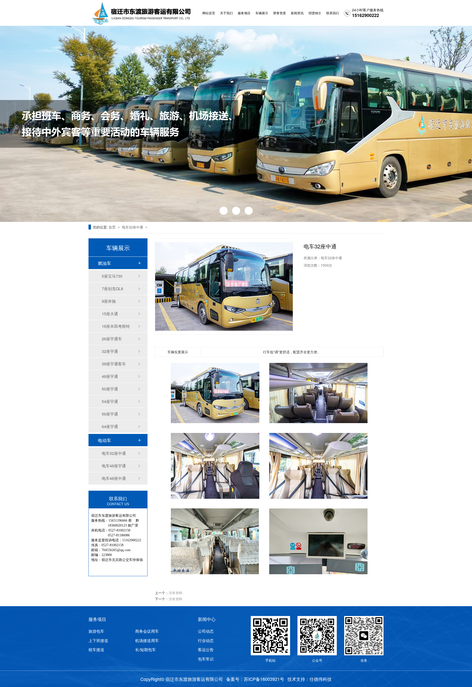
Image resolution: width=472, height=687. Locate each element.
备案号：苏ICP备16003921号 (255, 679)
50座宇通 (110, 389)
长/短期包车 (145, 649)
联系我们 (332, 13)
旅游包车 (96, 631)
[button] (224, 211)
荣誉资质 (279, 13)
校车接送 (96, 649)
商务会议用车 (147, 631)
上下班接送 (98, 640)
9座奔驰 (109, 301)
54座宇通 (110, 401)
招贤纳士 (315, 13)
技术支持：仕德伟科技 (309, 679)
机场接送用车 (147, 640)
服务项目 (244, 13)
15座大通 (110, 313)
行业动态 (206, 640)
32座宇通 (110, 351)
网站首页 (208, 13)
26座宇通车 (112, 339)
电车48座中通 (114, 478)
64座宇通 (110, 426)
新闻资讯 (297, 13)
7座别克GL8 (112, 288)
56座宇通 (110, 414)
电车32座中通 (133, 227)
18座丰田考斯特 (116, 326)
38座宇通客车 (114, 364)
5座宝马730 (112, 276)
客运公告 (206, 649)
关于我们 (226, 13)
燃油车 (104, 263)
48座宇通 (110, 376)
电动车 (104, 440)
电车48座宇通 (114, 466)
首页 (113, 227)
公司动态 (206, 631)
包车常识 (206, 659)
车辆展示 (261, 13)
